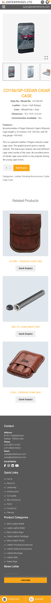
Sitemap (10, 512)
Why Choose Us (14, 500)
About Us (11, 483)
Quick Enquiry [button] (26, 268)
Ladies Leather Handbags (18, 536)
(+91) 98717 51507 (12, 445)
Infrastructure (13, 491)
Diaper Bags (12, 561)
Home (9, 479)
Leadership (11, 487)
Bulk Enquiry (21, 168)
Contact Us (11, 508)
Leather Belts (12, 557)
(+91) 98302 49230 (12, 448)
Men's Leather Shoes (15, 540)
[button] (46, 39)
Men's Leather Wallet (15, 524)
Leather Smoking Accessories (28, 176)
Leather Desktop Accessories (19, 549)
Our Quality (11, 496)
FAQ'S (9, 504)
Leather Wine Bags (15, 553)
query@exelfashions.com (36, 6)
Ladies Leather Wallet (16, 528)
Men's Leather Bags (15, 532)
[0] (47, 2)
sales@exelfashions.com (15, 454)
